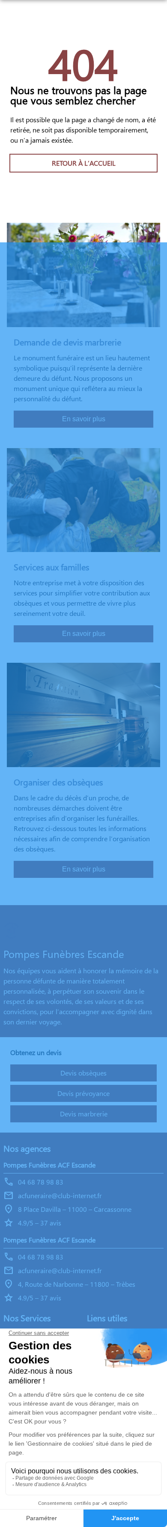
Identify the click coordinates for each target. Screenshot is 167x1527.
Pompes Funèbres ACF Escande (49, 1164)
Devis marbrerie (83, 1113)
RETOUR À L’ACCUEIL (84, 162)
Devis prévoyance (83, 1093)
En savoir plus (83, 419)
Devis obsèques (83, 1072)
